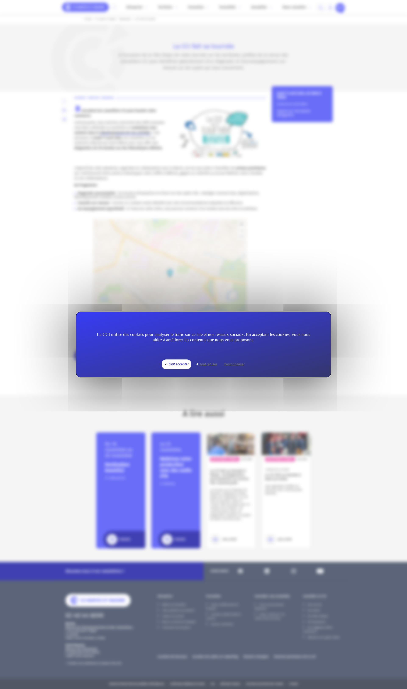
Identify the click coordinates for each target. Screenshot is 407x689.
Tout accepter (177, 364)
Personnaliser (234, 364)
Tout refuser (207, 364)
